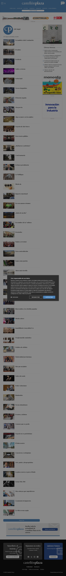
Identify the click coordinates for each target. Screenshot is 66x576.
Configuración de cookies (16, 293)
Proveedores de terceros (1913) (44, 285)
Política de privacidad (26, 293)
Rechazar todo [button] (36, 297)
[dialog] (33, 288)
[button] (14, 297)
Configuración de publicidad (22, 292)
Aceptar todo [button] (49, 297)
